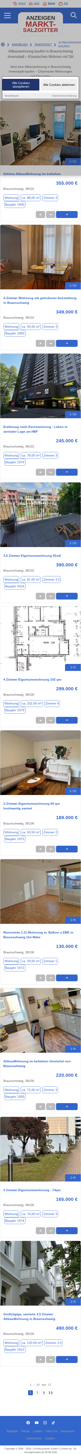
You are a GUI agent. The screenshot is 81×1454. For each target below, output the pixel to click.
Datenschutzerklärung (64, 95)
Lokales (38, 1431)
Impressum (67, 1431)
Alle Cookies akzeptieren (21, 84)
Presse (25, 1431)
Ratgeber (12, 1431)
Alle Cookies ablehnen (59, 84)
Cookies (50, 1438)
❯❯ (50, 1392)
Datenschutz (34, 1438)
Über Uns (52, 1431)
